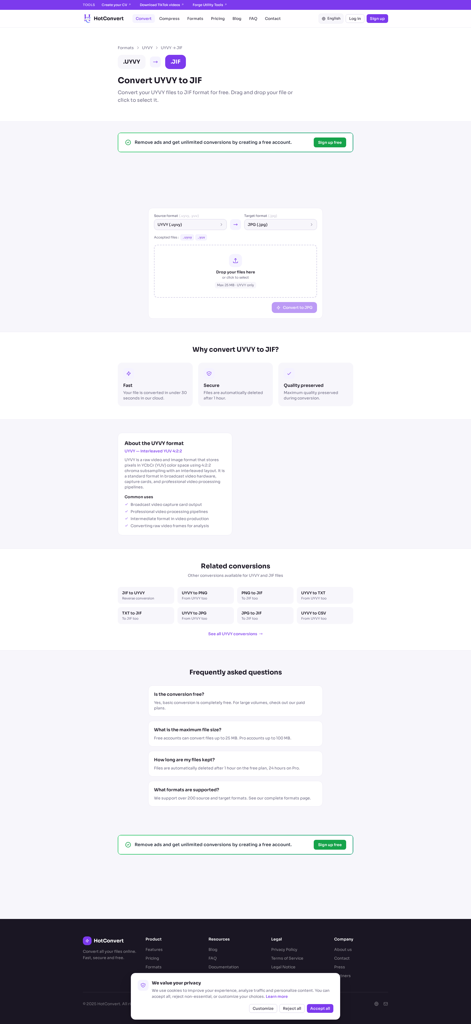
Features (154, 949)
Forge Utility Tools (210, 5)
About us (343, 949)
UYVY (147, 47)
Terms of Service (287, 958)
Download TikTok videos (162, 5)
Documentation (224, 967)
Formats (195, 18)
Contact (273, 18)
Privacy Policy (284, 949)
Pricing (218, 18)
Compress (169, 18)
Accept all (320, 1008)
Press (339, 967)
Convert (144, 18)
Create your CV (116, 5)
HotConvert (109, 19)
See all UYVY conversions (232, 633)
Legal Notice (283, 967)
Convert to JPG (298, 307)
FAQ (253, 18)
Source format (176, 216)
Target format (260, 216)
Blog (237, 18)
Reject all (292, 1008)
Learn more (277, 996)
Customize (263, 1008)
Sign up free (330, 142)
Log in (355, 18)
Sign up (377, 18)
